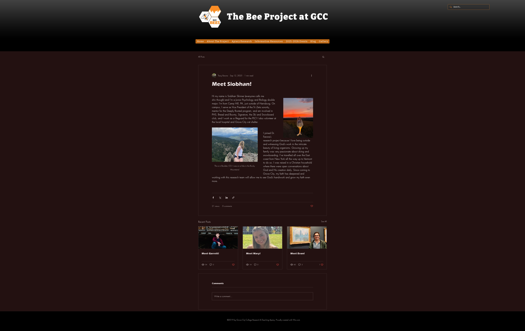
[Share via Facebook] (213, 197)
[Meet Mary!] (262, 238)
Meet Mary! (253, 253)
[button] (323, 57)
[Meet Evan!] (307, 238)
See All (324, 221)
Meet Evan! (297, 253)
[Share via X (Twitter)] (220, 197)
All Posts (201, 56)
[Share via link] (233, 197)
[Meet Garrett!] (218, 238)
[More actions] (311, 75)
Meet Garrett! (210, 253)
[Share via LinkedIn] (226, 197)
